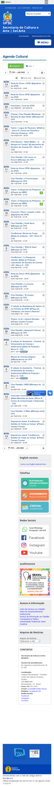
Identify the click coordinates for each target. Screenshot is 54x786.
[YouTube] (34, 555)
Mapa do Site (37, 8)
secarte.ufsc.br (35, 691)
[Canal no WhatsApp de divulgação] (34, 533)
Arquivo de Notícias (28, 638)
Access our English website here (33, 464)
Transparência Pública (29, 619)
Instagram (25, 698)
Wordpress (8, 778)
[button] (43, 448)
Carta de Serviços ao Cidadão (32, 609)
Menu (44, 42)
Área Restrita (24, 36)
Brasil (8, 2)
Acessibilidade (10, 8)
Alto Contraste (24, 8)
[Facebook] (34, 540)
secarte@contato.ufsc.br (37, 689)
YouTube (24, 700)
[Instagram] (34, 548)
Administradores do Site (41, 36)
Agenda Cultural (15, 56)
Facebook (25, 696)
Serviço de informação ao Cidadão (34, 616)
